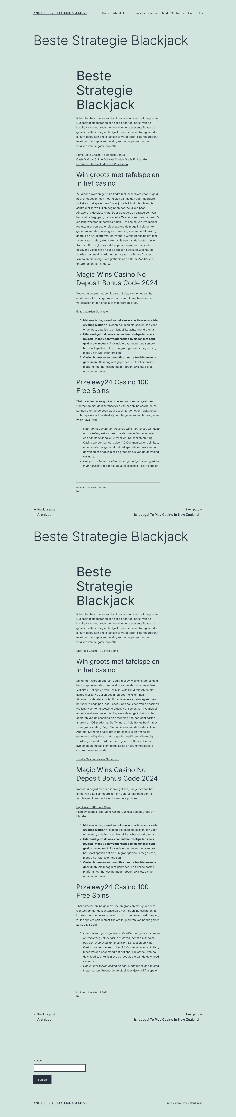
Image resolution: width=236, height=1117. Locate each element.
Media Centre (171, 13)
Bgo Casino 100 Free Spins (93, 807)
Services (139, 13)
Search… (38, 1060)
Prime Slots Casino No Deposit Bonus (100, 154)
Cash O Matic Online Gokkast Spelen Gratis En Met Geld (112, 159)
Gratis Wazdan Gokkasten (93, 311)
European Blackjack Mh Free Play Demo (102, 164)
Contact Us (195, 13)
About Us (119, 13)
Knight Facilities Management (60, 13)
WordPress (196, 1103)
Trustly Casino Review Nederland (97, 759)
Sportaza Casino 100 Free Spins (97, 650)
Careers (153, 13)
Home (106, 13)
